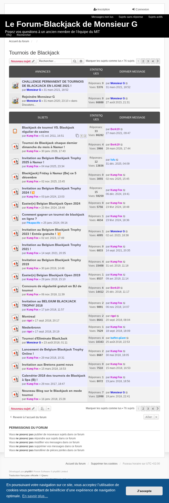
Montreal (28, 316)
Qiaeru (44, 475)
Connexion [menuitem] (142, 9)
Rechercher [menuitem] (24, 34)
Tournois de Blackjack (34, 53)
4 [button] (153, 61)
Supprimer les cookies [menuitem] (104, 463)
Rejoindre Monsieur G (38, 96)
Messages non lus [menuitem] (102, 16)
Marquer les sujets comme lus (103, 60)
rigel (29, 320)
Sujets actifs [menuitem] (155, 16)
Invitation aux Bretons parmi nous (47, 364)
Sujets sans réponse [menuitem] (131, 16)
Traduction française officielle (24, 475)
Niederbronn (31, 327)
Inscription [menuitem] (103, 9)
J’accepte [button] (144, 491)
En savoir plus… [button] (35, 496)
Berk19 (115, 129)
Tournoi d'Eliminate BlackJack (44, 338)
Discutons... (29, 104)
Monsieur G (34, 89)
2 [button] (143, 61)
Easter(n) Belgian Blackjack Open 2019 (51, 275)
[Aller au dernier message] (126, 83)
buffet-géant (118, 338)
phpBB (28, 471)
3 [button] (148, 61)
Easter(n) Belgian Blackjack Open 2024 (51, 203)
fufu (112, 159)
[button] (158, 61)
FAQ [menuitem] (8, 34)
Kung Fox (33, 135)
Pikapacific (33, 222)
